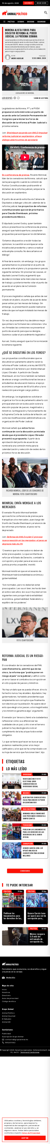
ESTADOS (21, 21)
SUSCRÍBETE (28, 3)
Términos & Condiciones (29, 1052)
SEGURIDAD (41, 21)
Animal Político (8, 1013)
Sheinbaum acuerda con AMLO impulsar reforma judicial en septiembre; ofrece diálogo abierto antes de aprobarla (24, 136)
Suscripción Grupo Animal (12, 1036)
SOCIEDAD (30, 21)
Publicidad (6, 1033)
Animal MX (6, 1022)
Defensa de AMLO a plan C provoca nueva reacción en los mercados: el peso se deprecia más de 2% (24, 540)
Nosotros (6, 992)
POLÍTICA (11, 21)
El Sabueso (6, 1019)
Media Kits (10, 977)
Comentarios (25, 870)
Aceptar (25, 1138)
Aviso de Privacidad (31, 1133)
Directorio (6, 995)
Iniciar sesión (41, 3)
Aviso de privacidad (10, 998)
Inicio (4, 989)
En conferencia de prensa (15, 175)
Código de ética (9, 1001)
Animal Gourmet (9, 1016)
